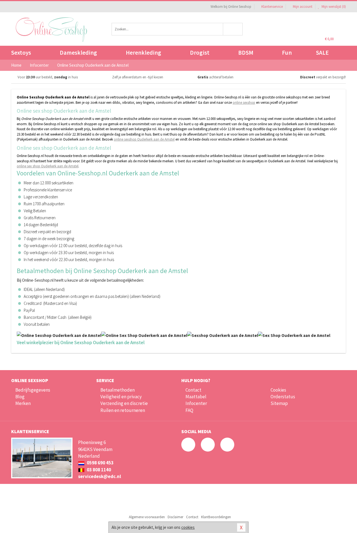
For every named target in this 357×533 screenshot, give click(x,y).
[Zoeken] (233, 29)
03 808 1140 (98, 470)
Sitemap (279, 403)
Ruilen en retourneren (122, 410)
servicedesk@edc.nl (99, 476)
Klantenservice (272, 6)
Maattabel (195, 397)
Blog (20, 397)
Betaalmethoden (117, 390)
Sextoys (21, 52)
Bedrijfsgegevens (32, 390)
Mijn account (302, 6)
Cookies (278, 390)
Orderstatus (283, 397)
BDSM (245, 52)
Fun (287, 52)
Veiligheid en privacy (121, 397)
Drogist (199, 52)
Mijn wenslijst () (333, 6)
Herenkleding (143, 52)
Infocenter (196, 403)
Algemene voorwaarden (147, 517)
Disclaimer (175, 517)
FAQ (189, 410)
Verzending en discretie (124, 403)
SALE (322, 52)
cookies (188, 527)
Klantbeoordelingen (216, 517)
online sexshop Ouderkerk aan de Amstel (144, 139)
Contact (193, 390)
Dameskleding (78, 52)
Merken (23, 403)
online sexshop (244, 102)
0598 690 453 (100, 463)
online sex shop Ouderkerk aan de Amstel (47, 166)
